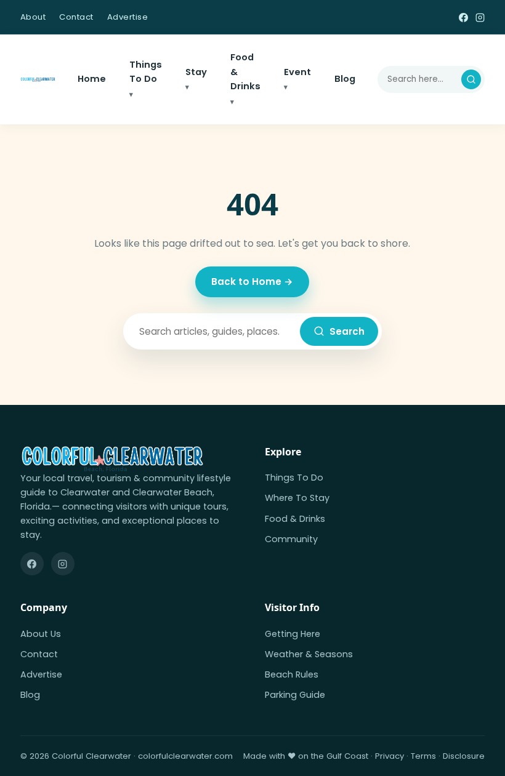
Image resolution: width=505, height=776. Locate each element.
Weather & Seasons (309, 654)
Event (297, 72)
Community (291, 539)
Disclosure (464, 756)
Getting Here (292, 634)
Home (92, 79)
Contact (76, 17)
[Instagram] (480, 16)
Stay (196, 72)
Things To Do (145, 72)
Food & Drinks (245, 71)
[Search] (471, 79)
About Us (40, 634)
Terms (423, 756)
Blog (344, 79)
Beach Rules (291, 674)
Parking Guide (295, 695)
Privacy (389, 756)
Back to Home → (252, 281)
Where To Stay (297, 498)
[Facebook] (463, 16)
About (33, 17)
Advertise (127, 17)
